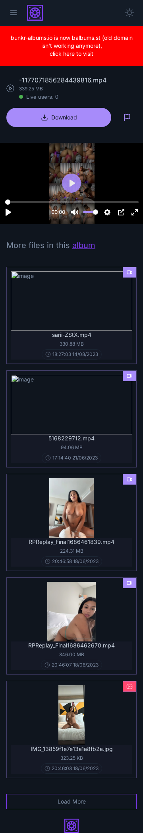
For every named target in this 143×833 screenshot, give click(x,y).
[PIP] (121, 212)
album (83, 245)
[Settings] (107, 212)
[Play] (8, 212)
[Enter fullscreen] (134, 212)
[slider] (72, 202)
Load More (72, 801)
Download (64, 117)
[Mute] (74, 212)
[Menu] (13, 13)
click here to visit (71, 53)
